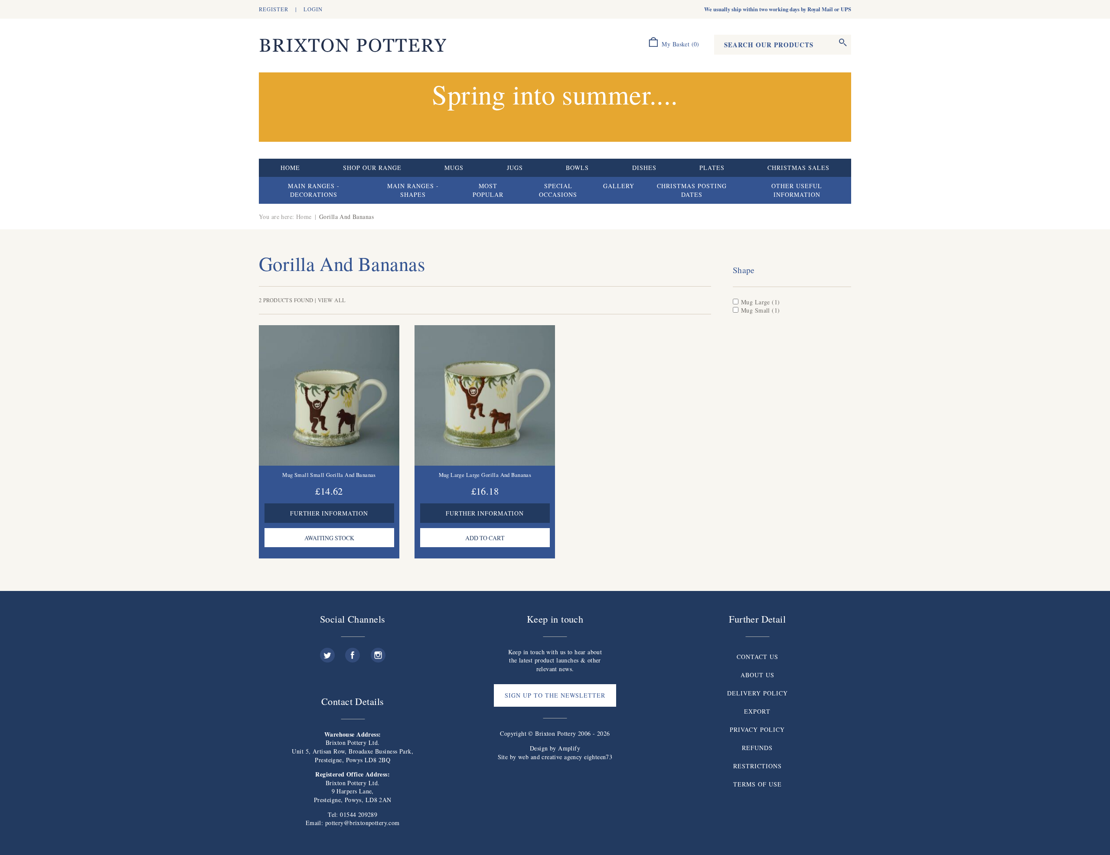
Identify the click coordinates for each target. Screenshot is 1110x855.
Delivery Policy (757, 693)
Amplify (569, 748)
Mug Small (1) (760, 310)
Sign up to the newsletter (555, 695)
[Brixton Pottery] (352, 46)
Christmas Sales (798, 167)
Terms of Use (757, 784)
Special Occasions (558, 190)
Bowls (577, 167)
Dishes (644, 167)
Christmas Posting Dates (692, 190)
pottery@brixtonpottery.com (362, 823)
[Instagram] (378, 652)
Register (273, 9)
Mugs (454, 167)
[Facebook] (352, 652)
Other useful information (796, 190)
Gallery (618, 186)
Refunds (757, 748)
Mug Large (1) (760, 302)
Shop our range (372, 167)
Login (313, 9)
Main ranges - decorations (314, 190)
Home (290, 167)
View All (332, 300)
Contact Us (757, 657)
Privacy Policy (757, 729)
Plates (712, 167)
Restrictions (757, 766)
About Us (757, 675)
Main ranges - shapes (413, 190)
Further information (329, 513)
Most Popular (488, 190)
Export (757, 711)
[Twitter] (327, 652)
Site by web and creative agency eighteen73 (555, 757)
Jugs (515, 167)
